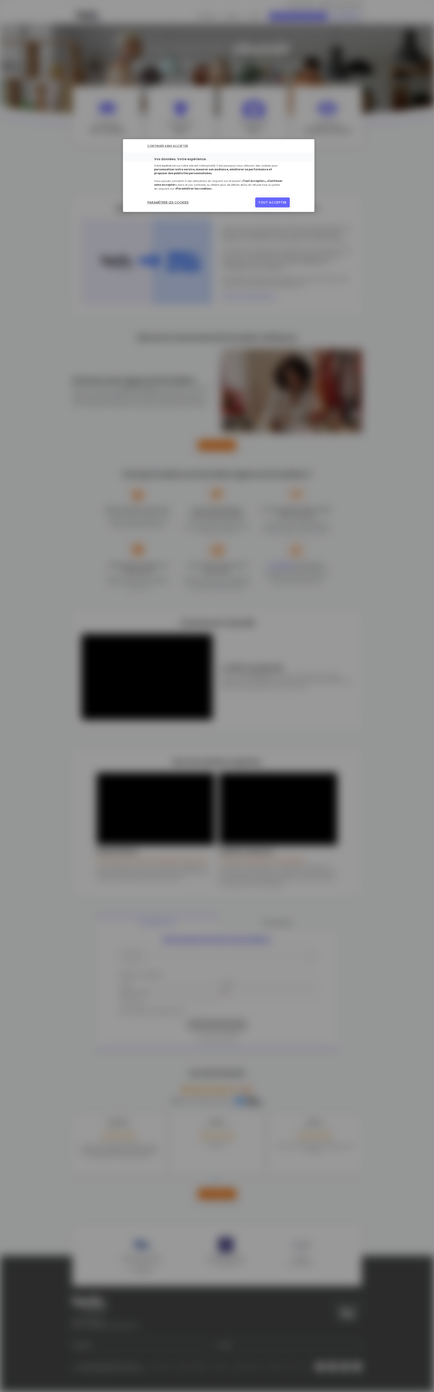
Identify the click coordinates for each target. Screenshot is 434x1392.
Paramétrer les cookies (168, 202)
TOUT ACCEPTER (272, 202)
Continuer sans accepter (167, 146)
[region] (218, 175)
